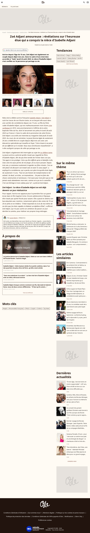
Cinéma (39, 308)
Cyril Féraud (70, 61)
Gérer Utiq (78, 516)
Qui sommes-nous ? (34, 513)
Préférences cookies (45, 520)
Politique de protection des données (18, 516)
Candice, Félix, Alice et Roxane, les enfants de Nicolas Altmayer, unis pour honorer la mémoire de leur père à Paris (77, 398)
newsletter (88, 2)
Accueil (4, 32)
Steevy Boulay (72, 58)
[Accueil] (43, 2)
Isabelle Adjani (23, 32)
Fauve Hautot (61, 61)
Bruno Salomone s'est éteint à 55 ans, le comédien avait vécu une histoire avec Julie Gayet (77, 304)
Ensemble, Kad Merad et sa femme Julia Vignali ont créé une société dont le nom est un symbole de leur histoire (77, 329)
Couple (33, 308)
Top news (46, 308)
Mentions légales (48, 513)
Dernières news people (13, 32)
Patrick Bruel (61, 55)
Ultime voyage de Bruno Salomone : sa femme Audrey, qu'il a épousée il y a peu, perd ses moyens (77, 316)
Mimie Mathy (76, 55)
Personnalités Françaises (16, 308)
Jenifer (80, 58)
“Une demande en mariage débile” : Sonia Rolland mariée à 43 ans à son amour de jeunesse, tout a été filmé (77, 214)
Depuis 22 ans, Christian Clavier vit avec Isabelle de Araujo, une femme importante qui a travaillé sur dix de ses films (77, 279)
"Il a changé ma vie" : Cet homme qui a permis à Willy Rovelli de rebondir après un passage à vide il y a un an (76, 188)
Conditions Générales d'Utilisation (15, 513)
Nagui (68, 55)
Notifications (69, 516)
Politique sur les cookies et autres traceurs (70, 513)
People (5, 308)
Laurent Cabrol (61, 58)
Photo (27, 308)
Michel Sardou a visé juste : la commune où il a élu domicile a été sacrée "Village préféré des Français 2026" (77, 227)
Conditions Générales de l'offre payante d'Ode (47, 516)
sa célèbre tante (46, 153)
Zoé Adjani (45, 118)
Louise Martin (14, 218)
